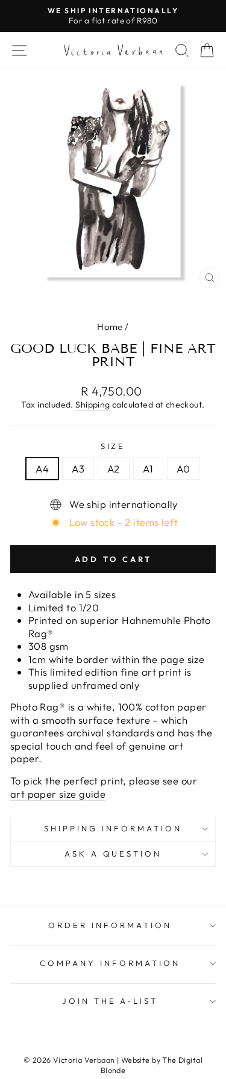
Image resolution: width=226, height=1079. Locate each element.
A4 (42, 468)
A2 (113, 468)
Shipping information (113, 828)
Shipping (92, 404)
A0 (183, 468)
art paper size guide (57, 793)
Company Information (110, 963)
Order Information (110, 925)
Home (110, 326)
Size (113, 446)
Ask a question (113, 853)
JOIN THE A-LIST (110, 1001)
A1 (148, 468)
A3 (78, 468)
